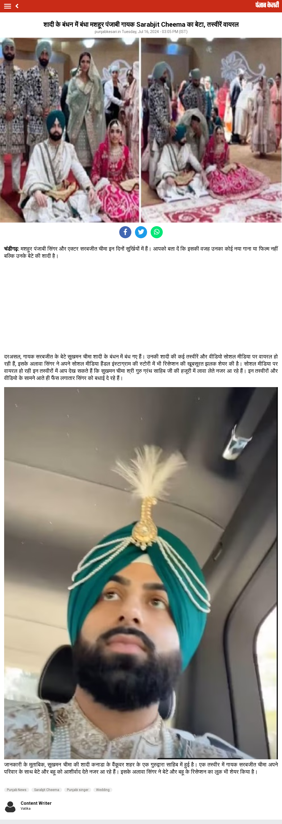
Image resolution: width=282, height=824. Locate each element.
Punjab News (16, 790)
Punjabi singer (77, 790)
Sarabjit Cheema (46, 790)
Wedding (103, 790)
